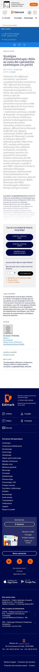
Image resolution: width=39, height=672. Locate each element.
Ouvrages (28, 535)
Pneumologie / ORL (9, 482)
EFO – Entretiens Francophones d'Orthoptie (13, 614)
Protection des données (26, 662)
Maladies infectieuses (10, 461)
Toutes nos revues (28, 542)
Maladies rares (7, 464)
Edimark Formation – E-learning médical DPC (18, 604)
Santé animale (7, 497)
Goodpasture (27, 362)
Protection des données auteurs (15, 665)
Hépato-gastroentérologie (11, 458)
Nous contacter (19, 553)
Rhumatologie (9, 355)
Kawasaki (28, 367)
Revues (9, 428)
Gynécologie (6, 452)
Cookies (32, 665)
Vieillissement (7, 503)
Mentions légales (10, 662)
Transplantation (7, 500)
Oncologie (18, 18)
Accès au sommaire (10, 40)
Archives (20, 571)
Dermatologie (7, 449)
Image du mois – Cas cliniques (13, 602)
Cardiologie (6, 443)
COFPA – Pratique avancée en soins (15, 612)
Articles (9, 414)
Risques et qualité (8, 509)
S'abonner (19, 524)
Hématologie (28, 18)
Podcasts (28, 421)
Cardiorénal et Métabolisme (12, 446)
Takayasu (6, 364)
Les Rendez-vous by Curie (11, 626)
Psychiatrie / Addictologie (11, 488)
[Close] (1, 4)
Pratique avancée (8, 485)
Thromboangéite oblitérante (13, 362)
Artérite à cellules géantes (19, 364)
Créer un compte (14, 282)
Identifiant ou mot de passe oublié (19, 278)
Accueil (7, 18)
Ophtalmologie (7, 476)
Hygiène (5, 506)
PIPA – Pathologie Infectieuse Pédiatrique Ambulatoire (17, 623)
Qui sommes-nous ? (19, 568)
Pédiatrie (5, 491)
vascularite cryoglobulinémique (13, 367)
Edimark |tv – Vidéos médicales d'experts (17, 600)
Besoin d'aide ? (13, 280)
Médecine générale (9, 467)
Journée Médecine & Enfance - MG (15, 617)
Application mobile (19, 574)
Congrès (27, 414)
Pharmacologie (7, 479)
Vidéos (8, 421)
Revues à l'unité (28, 532)
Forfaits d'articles (28, 538)
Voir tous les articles (10, 25)
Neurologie (6, 470)
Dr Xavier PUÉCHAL (11, 335)
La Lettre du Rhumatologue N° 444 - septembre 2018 (11, 35)
